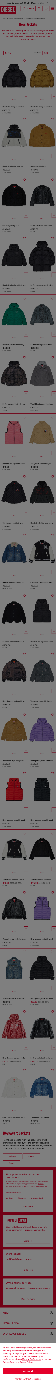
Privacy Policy (9, 1362)
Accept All (28, 1371)
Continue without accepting (28, 1379)
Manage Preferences (31, 1359)
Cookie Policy (26, 1362)
